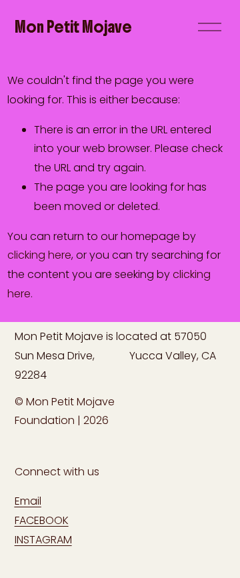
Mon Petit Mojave (73, 27)
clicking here (39, 255)
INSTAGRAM (43, 539)
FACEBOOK (42, 520)
